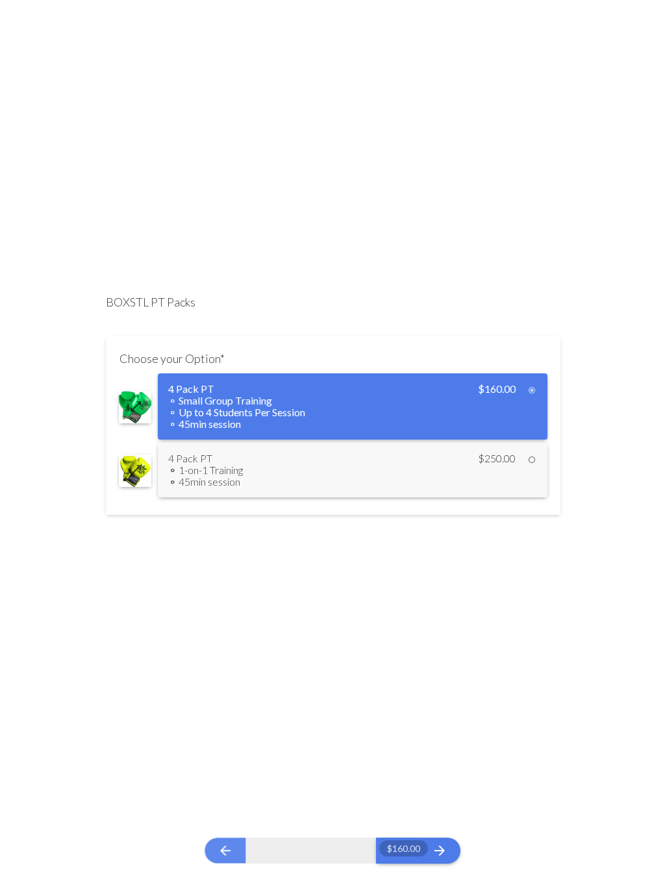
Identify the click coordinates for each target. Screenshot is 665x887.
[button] (135, 406)
